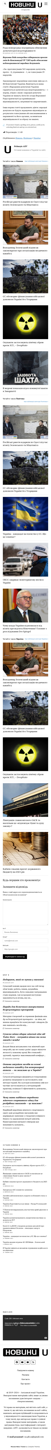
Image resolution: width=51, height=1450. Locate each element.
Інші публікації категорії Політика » (36, 401)
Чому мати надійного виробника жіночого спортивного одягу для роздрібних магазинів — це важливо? (22, 1100)
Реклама (25, 1375)
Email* (5, 937)
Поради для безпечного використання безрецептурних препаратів (23, 1008)
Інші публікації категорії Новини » (36, 161)
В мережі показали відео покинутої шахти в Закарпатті (25, 390)
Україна (37, 138)
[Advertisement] (25, 1282)
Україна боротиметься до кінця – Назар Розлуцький (25, 1204)
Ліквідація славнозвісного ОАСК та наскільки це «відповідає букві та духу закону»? (23, 823)
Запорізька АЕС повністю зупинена (17, 1190)
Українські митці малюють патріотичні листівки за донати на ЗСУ (24, 1219)
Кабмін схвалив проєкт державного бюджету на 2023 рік (21, 870)
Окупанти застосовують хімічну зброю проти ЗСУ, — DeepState (23, 344)
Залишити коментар (12, 1001)
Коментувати (7, 900)
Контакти (26, 1379)
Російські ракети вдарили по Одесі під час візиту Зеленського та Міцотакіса (25, 203)
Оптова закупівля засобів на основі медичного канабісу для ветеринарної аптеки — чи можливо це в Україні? (23, 1067)
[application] (25, 1327)
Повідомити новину (25, 1370)
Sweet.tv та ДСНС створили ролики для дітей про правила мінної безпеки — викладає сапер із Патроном (23, 1228)
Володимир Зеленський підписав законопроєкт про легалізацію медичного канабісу (25, 250)
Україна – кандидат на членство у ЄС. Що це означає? (24, 535)
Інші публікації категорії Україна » (36, 639)
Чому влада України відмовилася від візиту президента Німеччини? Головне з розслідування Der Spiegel (25, 628)
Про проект (25, 1383)
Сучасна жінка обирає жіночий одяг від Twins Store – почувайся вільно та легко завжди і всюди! (24, 1036)
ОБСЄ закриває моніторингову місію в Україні (23, 581)
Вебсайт (6, 945)
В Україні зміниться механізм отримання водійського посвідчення (25, 1249)
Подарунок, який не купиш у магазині (23, 979)
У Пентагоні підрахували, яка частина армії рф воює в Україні (25, 1211)
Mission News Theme (18, 1447)
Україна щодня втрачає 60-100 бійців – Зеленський (24, 1242)
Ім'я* (4, 928)
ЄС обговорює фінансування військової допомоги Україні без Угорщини (24, 298)
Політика (27, 138)
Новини (18, 138)
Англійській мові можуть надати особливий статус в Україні (25, 1197)
